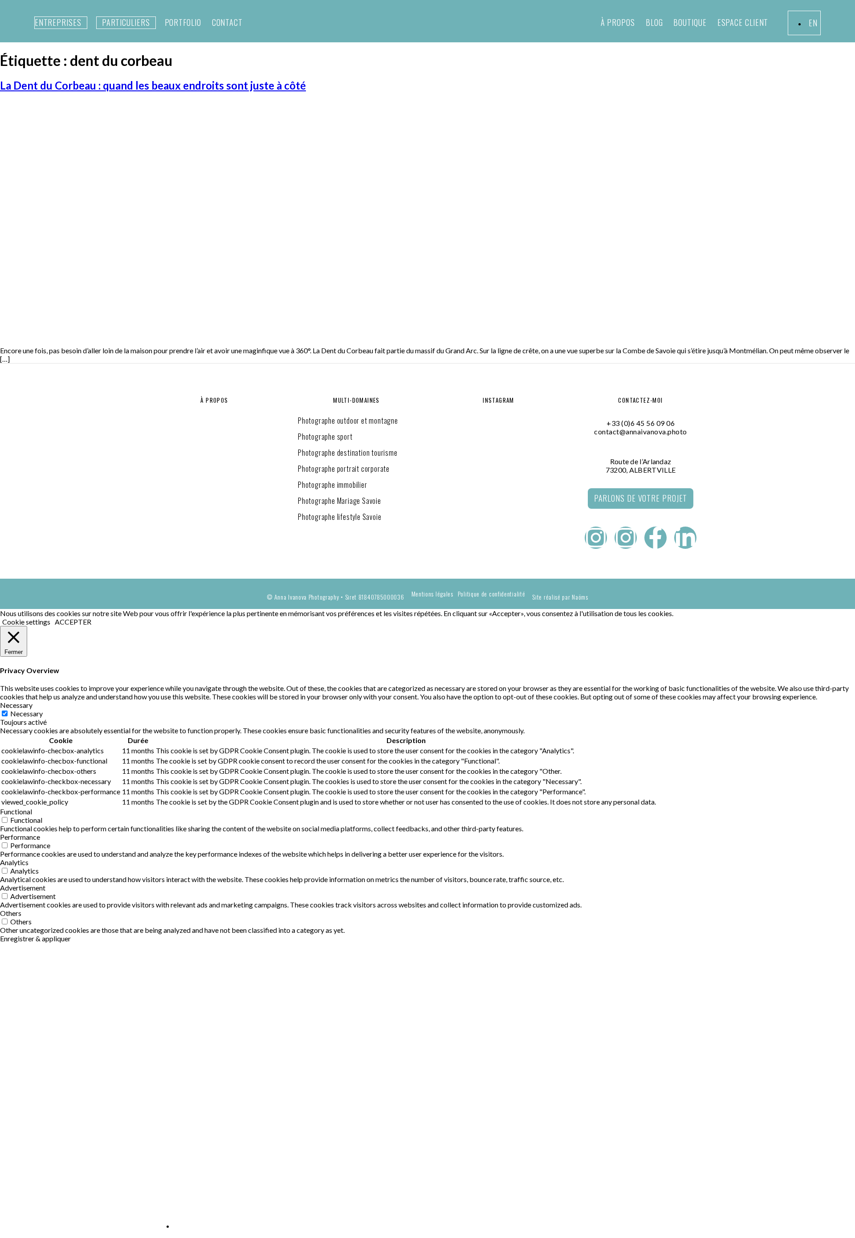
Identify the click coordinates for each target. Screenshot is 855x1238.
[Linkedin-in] (685, 538)
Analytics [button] (14, 862)
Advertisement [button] (22, 887)
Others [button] (10, 913)
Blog (654, 22)
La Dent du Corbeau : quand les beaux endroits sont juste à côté (153, 85)
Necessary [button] (16, 705)
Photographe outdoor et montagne (348, 420)
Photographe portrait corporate (344, 468)
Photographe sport (325, 436)
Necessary (26, 713)
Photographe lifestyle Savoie (339, 516)
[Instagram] (596, 538)
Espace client (743, 22)
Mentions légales (432, 594)
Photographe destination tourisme (348, 452)
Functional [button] (16, 811)
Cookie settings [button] (26, 621)
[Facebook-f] (655, 538)
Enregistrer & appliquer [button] (35, 938)
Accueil (174, 979)
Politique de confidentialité (491, 594)
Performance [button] (20, 837)
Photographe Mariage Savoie (339, 500)
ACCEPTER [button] (73, 621)
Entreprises (58, 22)
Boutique (689, 22)
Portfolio (183, 22)
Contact (227, 22)
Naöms (580, 596)
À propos (618, 22)
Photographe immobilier (332, 484)
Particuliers (126, 22)
